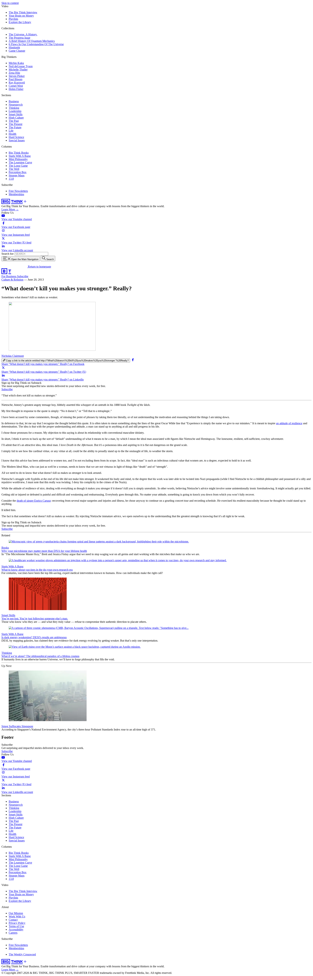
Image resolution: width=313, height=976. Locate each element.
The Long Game (18, 165)
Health (12, 133)
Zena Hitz (14, 72)
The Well (14, 168)
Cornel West (16, 85)
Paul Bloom (15, 79)
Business (14, 101)
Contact (13, 919)
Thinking (14, 107)
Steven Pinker (17, 76)
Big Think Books (19, 152)
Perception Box (17, 172)
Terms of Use (16, 926)
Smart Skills (15, 114)
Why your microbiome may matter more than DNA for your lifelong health (44, 550)
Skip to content (10, 3)
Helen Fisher (16, 89)
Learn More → (10, 209)
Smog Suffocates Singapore (17, 726)
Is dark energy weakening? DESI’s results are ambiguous (34, 637)
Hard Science (16, 137)
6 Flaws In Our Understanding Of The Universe (36, 44)
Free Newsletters (18, 191)
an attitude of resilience (289, 423)
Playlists (13, 18)
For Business (9, 276)
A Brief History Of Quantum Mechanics (32, 40)
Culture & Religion (12, 279)
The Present (15, 124)
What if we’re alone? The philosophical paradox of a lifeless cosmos (40, 656)
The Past (14, 120)
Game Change (17, 50)
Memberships (16, 194)
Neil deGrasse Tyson (21, 66)
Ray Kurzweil (17, 82)
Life (11, 130)
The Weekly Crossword (22, 954)
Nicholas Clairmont (12, 355)
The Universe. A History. (23, 34)
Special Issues (17, 140)
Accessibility (16, 929)
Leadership (15, 111)
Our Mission (16, 913)
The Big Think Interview (23, 12)
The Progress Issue (19, 37)
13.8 (11, 178)
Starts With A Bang (20, 155)
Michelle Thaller (18, 69)
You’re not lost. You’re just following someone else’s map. (34, 618)
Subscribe (22, 276)
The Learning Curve (20, 162)
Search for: (7, 253)
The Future (15, 127)
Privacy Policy (17, 922)
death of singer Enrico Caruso (34, 500)
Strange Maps (16, 175)
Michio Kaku (16, 63)
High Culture (16, 117)
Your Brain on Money (21, 15)
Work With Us (17, 916)
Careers (13, 932)
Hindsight (14, 47)
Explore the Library (20, 22)
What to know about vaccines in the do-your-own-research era (37, 569)
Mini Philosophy (18, 159)
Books (5, 547)
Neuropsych (16, 104)
